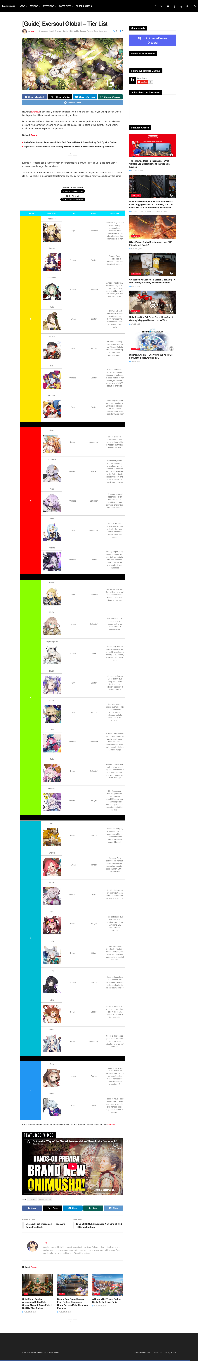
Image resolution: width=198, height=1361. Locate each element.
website (111, 1124)
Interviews (48, 6)
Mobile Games (80, 31)
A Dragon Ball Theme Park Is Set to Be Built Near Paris (106, 1300)
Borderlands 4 (84, 6)
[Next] (75, 154)
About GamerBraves (142, 1352)
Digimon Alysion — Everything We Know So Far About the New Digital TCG (151, 356)
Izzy (32, 31)
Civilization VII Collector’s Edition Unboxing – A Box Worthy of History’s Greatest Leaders (152, 281)
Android (58, 31)
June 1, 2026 (135, 286)
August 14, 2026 (137, 170)
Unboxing (135, 195)
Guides (65, 31)
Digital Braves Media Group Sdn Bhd (46, 1352)
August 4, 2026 (136, 249)
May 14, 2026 (135, 361)
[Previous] (70, 154)
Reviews (34, 6)
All (52, 31)
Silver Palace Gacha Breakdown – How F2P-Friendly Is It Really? (150, 243)
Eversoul (35, 111)
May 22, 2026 (135, 324)
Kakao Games (45, 1199)
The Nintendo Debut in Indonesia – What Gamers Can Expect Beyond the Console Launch (149, 163)
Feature (135, 155)
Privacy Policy (170, 1352)
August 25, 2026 (29, 1312)
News (22, 6)
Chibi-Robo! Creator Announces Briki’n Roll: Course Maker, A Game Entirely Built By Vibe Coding (70, 142)
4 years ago (43, 31)
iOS (71, 31)
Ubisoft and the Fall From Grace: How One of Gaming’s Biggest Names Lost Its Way (151, 319)
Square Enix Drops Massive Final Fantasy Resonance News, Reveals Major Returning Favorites (69, 146)
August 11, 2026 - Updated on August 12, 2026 (149, 211)
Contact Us (157, 1352)
